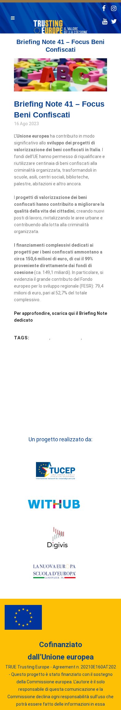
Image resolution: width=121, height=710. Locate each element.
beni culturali (66, 337)
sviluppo (39, 337)
